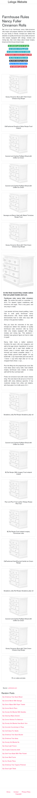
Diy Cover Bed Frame (9, 757)
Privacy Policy (26, 792)
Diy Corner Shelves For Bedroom (12, 719)
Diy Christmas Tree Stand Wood (12, 697)
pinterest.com (12, 688)
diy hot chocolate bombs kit (18, 64)
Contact (16, 792)
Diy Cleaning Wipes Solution (11, 716)
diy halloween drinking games (18, 49)
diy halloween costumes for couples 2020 (18, 55)
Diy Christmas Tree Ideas (10, 738)
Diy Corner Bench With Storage (12, 701)
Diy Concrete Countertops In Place (13, 727)
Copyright (18, 794)
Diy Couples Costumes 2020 (11, 750)
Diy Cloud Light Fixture (9, 746)
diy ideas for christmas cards (18, 58)
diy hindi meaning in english (18, 61)
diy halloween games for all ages (18, 46)
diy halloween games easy (18, 67)
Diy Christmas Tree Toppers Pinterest (14, 765)
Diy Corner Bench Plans (9, 708)
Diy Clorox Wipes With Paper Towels (13, 704)
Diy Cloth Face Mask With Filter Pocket (14, 753)
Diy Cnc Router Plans (9, 761)
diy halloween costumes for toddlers (18, 52)
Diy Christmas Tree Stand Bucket (12, 735)
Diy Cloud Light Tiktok (9, 769)
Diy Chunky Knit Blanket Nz (10, 742)
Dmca (8, 792)
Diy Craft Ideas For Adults (10, 731)
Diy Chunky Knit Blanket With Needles (14, 712)
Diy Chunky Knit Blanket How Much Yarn (15, 723)
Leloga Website (17, 1)
